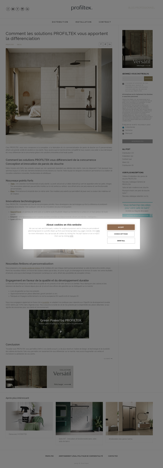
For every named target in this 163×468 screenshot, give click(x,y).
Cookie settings (121, 234)
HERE (98, 231)
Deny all (121, 241)
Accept (121, 227)
